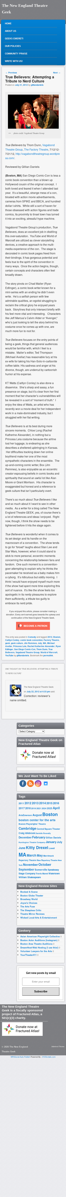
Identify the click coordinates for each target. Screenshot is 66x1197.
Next (56, 72)
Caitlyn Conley (12, 640)
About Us (10, 31)
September (26, 869)
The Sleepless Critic (30, 910)
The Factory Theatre (36, 149)
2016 (56, 803)
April (56, 808)
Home (8, 23)
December (25, 837)
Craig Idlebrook (27, 833)
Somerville (41, 869)
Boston (56, 636)
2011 (21, 803)
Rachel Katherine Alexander (41, 646)
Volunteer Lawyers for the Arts (36, 951)
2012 (50, 636)
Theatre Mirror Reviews (32, 913)
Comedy (32, 636)
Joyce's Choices (28, 902)
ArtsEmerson (25, 815)
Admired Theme (57, 1046)
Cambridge (27, 828)
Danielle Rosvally (43, 833)
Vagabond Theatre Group (27, 652)
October (44, 864)
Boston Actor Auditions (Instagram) (38, 940)
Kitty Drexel (37, 847)
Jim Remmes (30, 643)
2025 (49, 808)
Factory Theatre (51, 640)
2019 (33, 808)
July (40, 643)
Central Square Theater (48, 828)
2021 (38, 808)
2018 (28, 808)
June (22, 848)
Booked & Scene (29, 891)
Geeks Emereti (14, 38)
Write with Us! (14, 61)
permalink (48, 655)
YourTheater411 (28, 954)
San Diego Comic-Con (24, 649)
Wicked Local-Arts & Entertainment (38, 917)
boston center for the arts (37, 820)
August (37, 815)
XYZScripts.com (49, 1056)
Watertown (54, 873)
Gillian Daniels (53, 837)
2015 (49, 803)
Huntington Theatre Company (32, 842)
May (40, 855)
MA (44, 643)
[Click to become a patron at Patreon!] (33, 630)
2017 (22, 808)
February (38, 837)
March (31, 855)
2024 (44, 808)
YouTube (9, 655)
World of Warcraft (48, 652)
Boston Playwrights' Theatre (32, 824)
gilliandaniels (37, 84)
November (30, 864)
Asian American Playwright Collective (40, 936)
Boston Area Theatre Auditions (36, 943)
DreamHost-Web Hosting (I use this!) (39, 947)
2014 (42, 803)
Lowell (52, 848)
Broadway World (29, 899)
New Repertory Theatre (47, 860)
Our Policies (13, 46)
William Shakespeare (30, 877)
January (51, 842)
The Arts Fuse (27, 906)
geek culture (17, 643)
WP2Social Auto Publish (20, 1056)
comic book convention (31, 640)
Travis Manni (42, 873)
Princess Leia (19, 646)
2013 (35, 803)
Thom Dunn (41, 649)
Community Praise (16, 53)
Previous (11, 72)
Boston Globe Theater (31, 895)
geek (7, 643)
